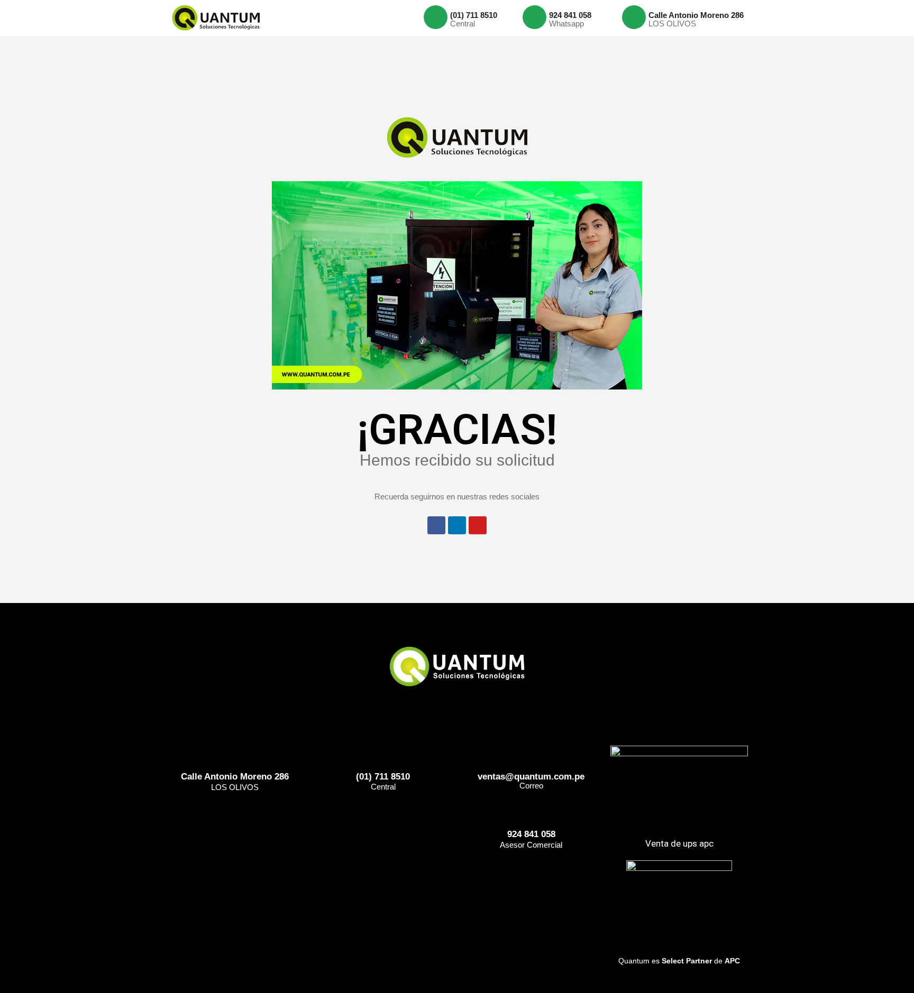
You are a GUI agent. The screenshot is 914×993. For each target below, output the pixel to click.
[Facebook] (436, 525)
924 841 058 (570, 15)
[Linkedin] (457, 525)
